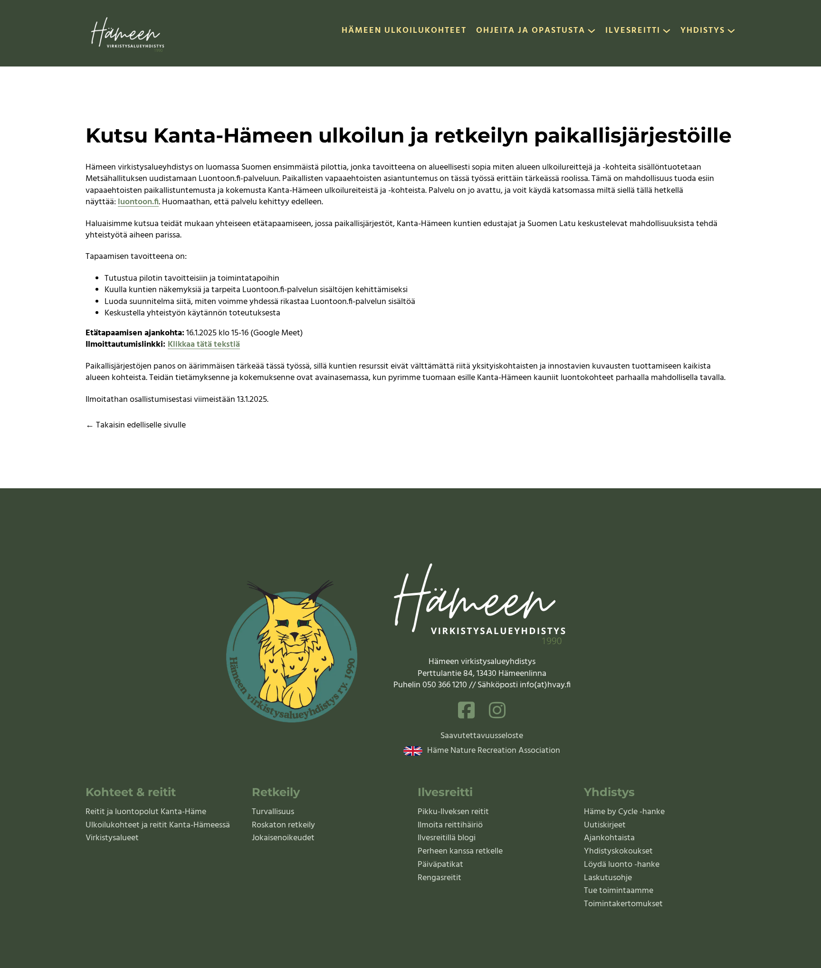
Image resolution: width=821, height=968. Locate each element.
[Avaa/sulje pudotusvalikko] (591, 33)
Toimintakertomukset (623, 904)
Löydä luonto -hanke (621, 865)
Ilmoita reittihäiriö (450, 825)
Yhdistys (702, 31)
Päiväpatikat (440, 865)
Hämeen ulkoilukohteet (404, 31)
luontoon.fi (138, 202)
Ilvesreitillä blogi (447, 838)
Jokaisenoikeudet (283, 838)
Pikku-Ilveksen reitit (453, 812)
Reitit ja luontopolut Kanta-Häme (146, 812)
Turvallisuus (273, 812)
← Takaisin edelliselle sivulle (136, 425)
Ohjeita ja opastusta (530, 31)
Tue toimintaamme (618, 891)
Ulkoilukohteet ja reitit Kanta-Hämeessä (158, 825)
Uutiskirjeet (605, 825)
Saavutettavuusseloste (481, 736)
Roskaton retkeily (283, 825)
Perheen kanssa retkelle (460, 851)
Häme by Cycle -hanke (624, 812)
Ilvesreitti (632, 31)
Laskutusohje (608, 878)
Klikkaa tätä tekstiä (204, 344)
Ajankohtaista (609, 838)
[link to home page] (129, 33)
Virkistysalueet (112, 838)
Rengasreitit (439, 878)
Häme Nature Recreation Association (493, 751)
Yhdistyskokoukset (618, 851)
